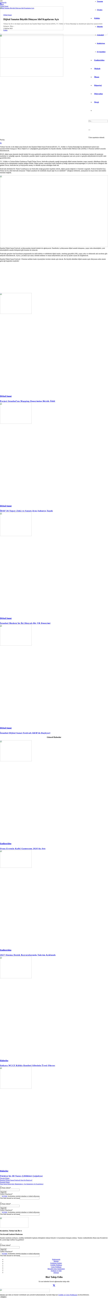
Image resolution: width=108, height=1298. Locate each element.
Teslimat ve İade (56, 1271)
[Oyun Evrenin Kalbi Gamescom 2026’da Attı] (16, 761)
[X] (1, 4)
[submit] (1, 1186)
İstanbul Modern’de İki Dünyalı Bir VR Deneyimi (25, 623)
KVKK (4, 1196)
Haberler (4, 1060)
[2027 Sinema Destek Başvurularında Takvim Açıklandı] (16, 867)
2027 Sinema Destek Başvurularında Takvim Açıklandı (28, 955)
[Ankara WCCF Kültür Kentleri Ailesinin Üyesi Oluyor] (16, 978)
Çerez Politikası (56, 1267)
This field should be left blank (10, 1198)
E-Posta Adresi (5, 1188)
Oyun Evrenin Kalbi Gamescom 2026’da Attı (22, 848)
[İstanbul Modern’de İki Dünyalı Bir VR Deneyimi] (16, 535)
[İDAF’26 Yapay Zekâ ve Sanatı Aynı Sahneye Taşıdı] (16, 423)
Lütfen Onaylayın (6, 1194)
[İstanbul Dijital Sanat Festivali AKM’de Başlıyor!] (16, 645)
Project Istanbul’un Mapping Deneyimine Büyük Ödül (27, 401)
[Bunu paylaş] (1, 143)
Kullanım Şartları (56, 1263)
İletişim (56, 1261)
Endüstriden (5, 843)
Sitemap (56, 1272)
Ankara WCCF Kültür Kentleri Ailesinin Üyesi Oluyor (27, 1065)
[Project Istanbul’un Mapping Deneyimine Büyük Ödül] (16, 313)
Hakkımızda (56, 1259)
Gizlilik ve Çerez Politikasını (67, 1295)
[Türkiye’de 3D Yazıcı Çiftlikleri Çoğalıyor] (16, 1088)
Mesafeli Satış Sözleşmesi (56, 1269)
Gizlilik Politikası (56, 1265)
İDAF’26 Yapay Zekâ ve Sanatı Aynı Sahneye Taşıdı (26, 511)
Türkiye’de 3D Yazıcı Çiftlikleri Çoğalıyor (21, 1176)
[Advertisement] (54, 278)
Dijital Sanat (6, 396)
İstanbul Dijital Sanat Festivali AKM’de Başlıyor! (25, 733)
